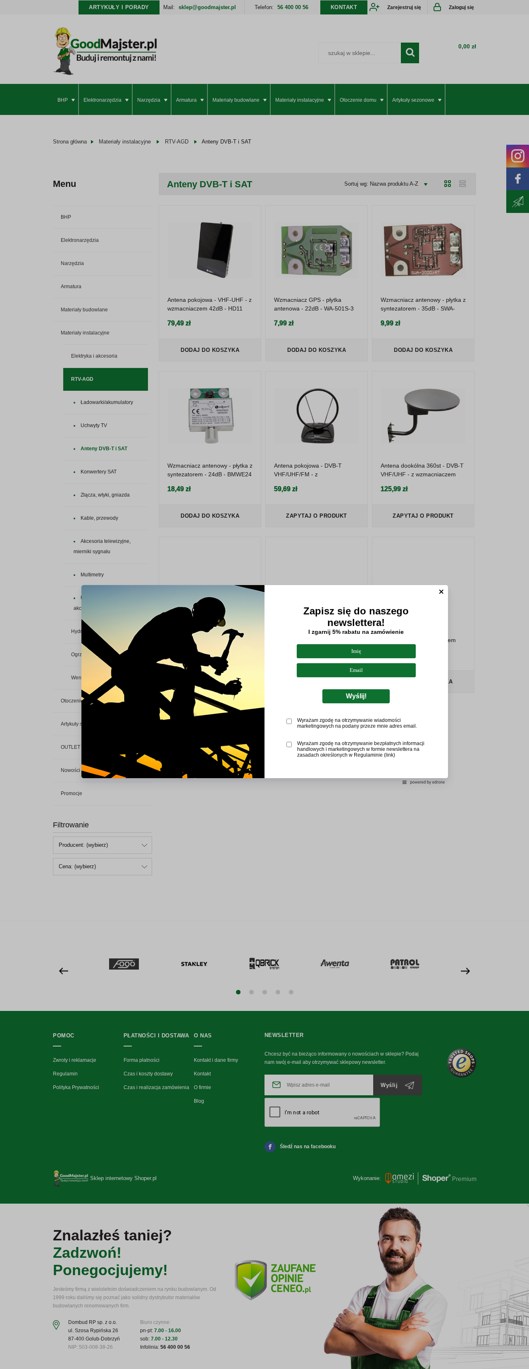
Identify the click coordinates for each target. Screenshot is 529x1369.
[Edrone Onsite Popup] (264, 684)
